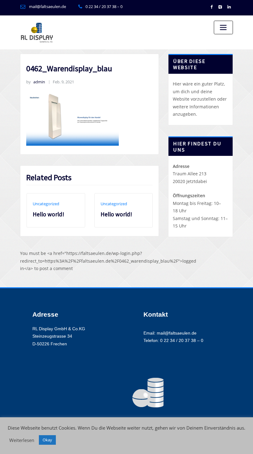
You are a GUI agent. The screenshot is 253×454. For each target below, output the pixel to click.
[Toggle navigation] (223, 27)
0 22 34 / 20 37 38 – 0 (103, 6)
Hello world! (48, 214)
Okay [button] (47, 440)
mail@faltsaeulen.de (47, 6)
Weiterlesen (21, 440)
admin (35, 82)
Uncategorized (46, 203)
